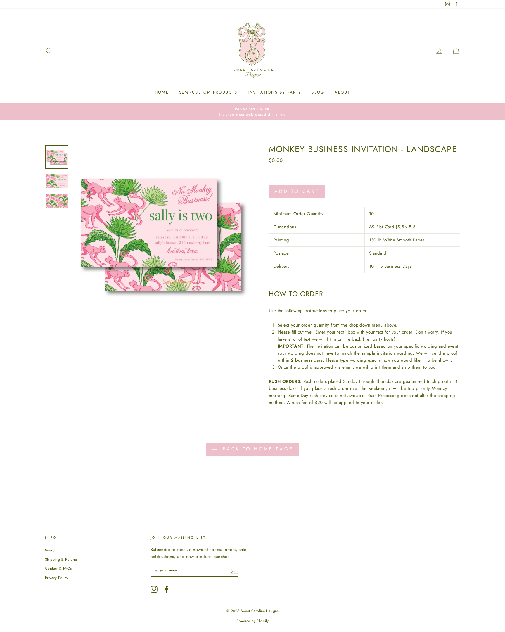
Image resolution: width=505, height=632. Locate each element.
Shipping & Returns (61, 559)
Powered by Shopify (252, 621)
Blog (318, 92)
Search (50, 550)
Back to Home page (256, 448)
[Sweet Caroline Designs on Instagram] (154, 589)
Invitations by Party (274, 92)
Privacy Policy (56, 578)
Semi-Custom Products (208, 92)
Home (162, 92)
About (342, 92)
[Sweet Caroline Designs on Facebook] (166, 589)
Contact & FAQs (58, 568)
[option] (252, 112)
